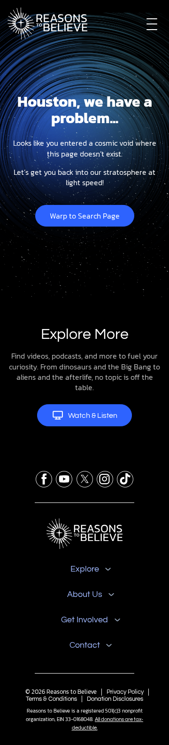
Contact (84, 645)
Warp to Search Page (85, 215)
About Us (84, 594)
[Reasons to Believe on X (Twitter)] (85, 479)
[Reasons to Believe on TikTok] (125, 479)
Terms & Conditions (51, 699)
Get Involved (84, 619)
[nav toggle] (151, 23)
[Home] (84, 533)
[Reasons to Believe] (47, 23)
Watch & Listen (92, 415)
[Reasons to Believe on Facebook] (44, 479)
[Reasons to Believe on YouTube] (64, 479)
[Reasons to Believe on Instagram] (105, 479)
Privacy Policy (125, 692)
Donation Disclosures (115, 699)
